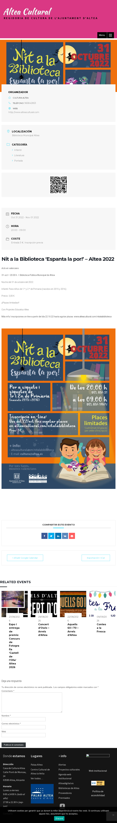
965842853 (30, 103)
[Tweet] (51, 536)
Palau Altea (37, 764)
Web (4, 731)
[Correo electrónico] (72, 536)
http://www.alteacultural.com (24, 112)
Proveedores (65, 793)
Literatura (19, 155)
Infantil (17, 150)
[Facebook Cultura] (62, 806)
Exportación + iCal (96, 558)
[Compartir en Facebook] (44, 536)
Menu (102, 35)
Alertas (62, 764)
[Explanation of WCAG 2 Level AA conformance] (98, 782)
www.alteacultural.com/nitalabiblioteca (93, 316)
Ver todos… (37, 778)
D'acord (59, 818)
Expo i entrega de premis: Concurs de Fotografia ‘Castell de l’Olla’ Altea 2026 (14, 646)
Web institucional (98, 770)
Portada (18, 160)
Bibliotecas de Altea (68, 788)
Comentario (8, 691)
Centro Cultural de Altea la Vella (40, 771)
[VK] (65, 536)
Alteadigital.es (66, 783)
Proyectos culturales (69, 769)
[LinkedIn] (58, 536)
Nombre (6, 715)
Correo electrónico (11, 723)
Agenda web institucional (65, 776)
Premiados (64, 798)
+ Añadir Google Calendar (25, 558)
